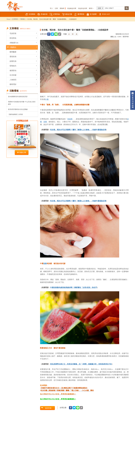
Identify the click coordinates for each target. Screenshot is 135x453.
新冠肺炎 (13, 38)
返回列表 (126, 36)
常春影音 (44, 14)
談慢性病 (13, 61)
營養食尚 (13, 66)
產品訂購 (68, 14)
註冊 (56, 8)
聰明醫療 (13, 52)
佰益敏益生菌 (71, 8)
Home (8, 19)
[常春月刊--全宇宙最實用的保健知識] (14, 6)
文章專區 (32, 14)
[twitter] (52, 34)
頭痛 (45, 122)
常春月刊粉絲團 (133, 101)
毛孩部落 (13, 33)
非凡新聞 (93, 14)
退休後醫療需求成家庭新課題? (18, 96)
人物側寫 (13, 80)
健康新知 (13, 70)
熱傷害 (69, 119)
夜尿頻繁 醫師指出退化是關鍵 (18, 109)
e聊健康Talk (14, 43)
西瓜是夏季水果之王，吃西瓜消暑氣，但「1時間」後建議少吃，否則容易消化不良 (81, 364)
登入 (51, 8)
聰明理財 (13, 84)
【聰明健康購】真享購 (15, 114)
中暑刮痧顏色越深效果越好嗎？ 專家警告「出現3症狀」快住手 (73, 287)
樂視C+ (91, 8)
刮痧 (45, 263)
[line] (56, 34)
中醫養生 (23, 19)
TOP (130, 440)
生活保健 (13, 75)
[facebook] (48, 34)
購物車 (63, 8)
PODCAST (106, 14)
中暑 (47, 99)
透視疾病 (13, 56)
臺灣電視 (81, 14)
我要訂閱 (22, 152)
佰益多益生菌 (82, 8)
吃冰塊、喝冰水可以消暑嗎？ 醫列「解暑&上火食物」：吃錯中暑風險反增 (78, 130)
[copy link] (59, 34)
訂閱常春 (56, 14)
